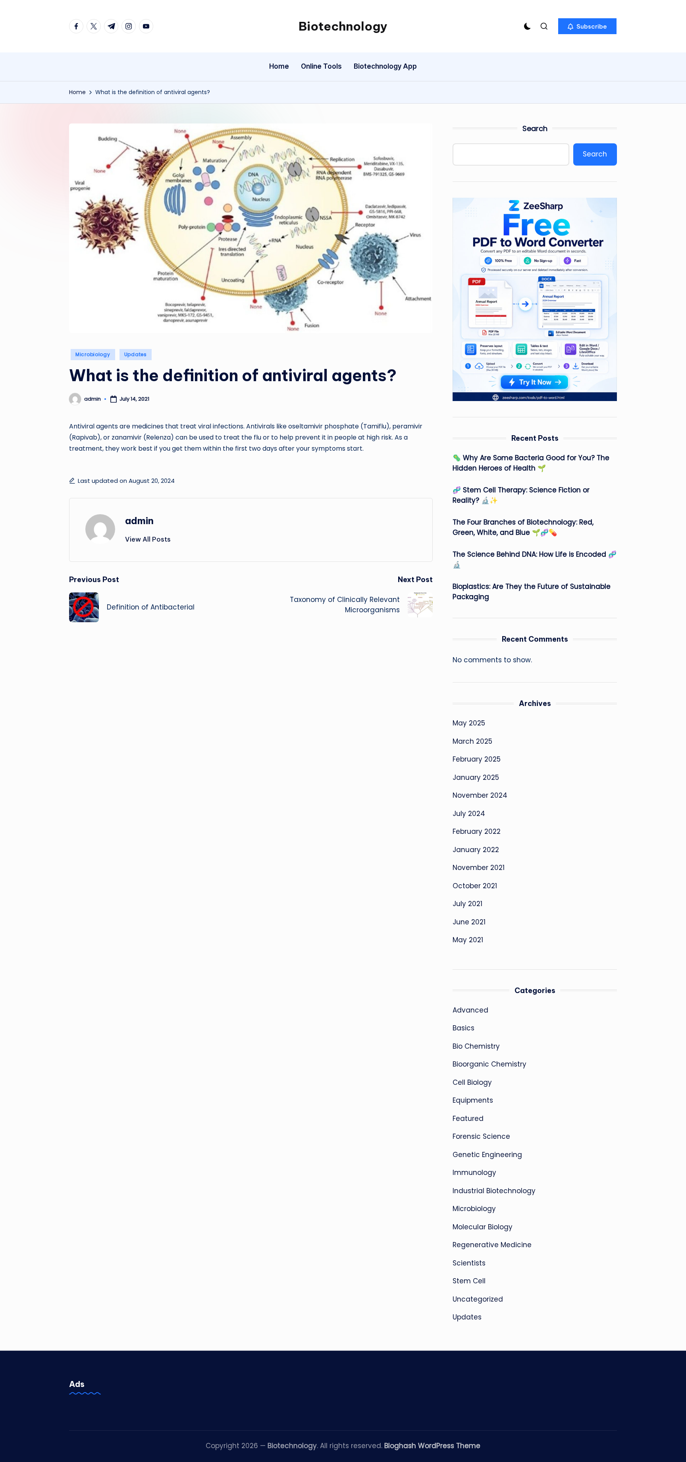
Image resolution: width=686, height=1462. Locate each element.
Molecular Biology (483, 1227)
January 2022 (476, 849)
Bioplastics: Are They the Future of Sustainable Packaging (532, 592)
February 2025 (477, 759)
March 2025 (472, 741)
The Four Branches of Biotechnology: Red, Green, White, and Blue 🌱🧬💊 (523, 527)
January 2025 (476, 777)
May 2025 (469, 723)
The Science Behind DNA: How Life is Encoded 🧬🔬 (535, 559)
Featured (468, 1118)
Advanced (470, 1010)
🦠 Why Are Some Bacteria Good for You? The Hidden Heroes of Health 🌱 (531, 463)
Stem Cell (469, 1281)
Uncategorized (478, 1299)
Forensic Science (481, 1136)
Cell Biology (472, 1082)
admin (139, 521)
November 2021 (479, 867)
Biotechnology (343, 26)
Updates (135, 354)
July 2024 (469, 813)
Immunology (474, 1172)
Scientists (469, 1263)
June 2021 (469, 922)
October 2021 (475, 886)
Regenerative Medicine (492, 1245)
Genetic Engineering (487, 1154)
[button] (587, 26)
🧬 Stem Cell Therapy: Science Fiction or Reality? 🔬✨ (521, 495)
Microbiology (92, 354)
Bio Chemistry (476, 1046)
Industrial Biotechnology (494, 1191)
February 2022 (477, 831)
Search (534, 128)
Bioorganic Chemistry (489, 1064)
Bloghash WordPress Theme (432, 1445)
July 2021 (467, 903)
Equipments (473, 1100)
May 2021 (468, 940)
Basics (463, 1028)
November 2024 (480, 795)
